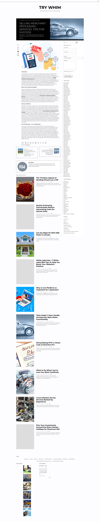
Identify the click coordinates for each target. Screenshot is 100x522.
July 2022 (66, 141)
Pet (64, 202)
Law (64, 200)
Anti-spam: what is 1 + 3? (69, 71)
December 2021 (67, 150)
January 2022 (66, 148)
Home (65, 220)
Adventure (66, 181)
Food (65, 192)
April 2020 (66, 172)
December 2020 (67, 162)
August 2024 (66, 110)
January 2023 (66, 133)
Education (66, 186)
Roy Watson (31, 20)
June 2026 (66, 84)
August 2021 (66, 155)
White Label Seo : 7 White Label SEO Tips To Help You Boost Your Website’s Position (48, 263)
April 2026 (66, 86)
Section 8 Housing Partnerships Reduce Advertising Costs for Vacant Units (45, 208)
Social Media (66, 206)
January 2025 (66, 104)
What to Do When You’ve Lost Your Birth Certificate (47, 371)
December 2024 (67, 105)
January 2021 (66, 161)
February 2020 (67, 173)
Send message (68, 76)
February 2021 (66, 160)
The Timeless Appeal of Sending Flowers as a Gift (47, 179)
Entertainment (67, 187)
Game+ (65, 193)
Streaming (66, 208)
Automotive (66, 182)
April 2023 (66, 130)
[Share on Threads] (43, 143)
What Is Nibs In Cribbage (69, 213)
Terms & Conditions (68, 226)
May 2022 (66, 143)
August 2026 (66, 82)
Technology (66, 210)
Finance (65, 191)
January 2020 (66, 175)
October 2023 (66, 122)
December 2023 (67, 120)
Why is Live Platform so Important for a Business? (47, 289)
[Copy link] (46, 143)
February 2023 (67, 132)
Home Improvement (68, 197)
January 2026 (66, 90)
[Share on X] (28, 143)
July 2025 (66, 96)
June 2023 (66, 127)
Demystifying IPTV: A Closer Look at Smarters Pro (48, 344)
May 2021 (65, 158)
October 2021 (66, 152)
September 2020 (67, 166)
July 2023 (66, 126)
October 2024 (66, 107)
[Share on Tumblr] (41, 143)
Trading (65, 211)
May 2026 (66, 85)
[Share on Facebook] (26, 143)
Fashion (65, 188)
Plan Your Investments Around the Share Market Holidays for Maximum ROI (48, 427)
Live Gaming (66, 201)
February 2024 (67, 117)
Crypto (65, 185)
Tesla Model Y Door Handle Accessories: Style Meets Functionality (48, 317)
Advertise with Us (67, 225)
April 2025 (66, 100)
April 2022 (66, 145)
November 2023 (67, 121)
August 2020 (66, 167)
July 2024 (66, 111)
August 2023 (66, 125)
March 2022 (66, 146)
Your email (66, 51)
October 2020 (66, 165)
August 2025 (66, 95)
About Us (66, 222)
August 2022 (66, 140)
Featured (66, 190)
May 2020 (66, 171)
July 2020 (66, 168)
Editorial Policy (67, 229)
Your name (66, 47)
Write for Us (66, 223)
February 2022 (67, 147)
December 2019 (67, 176)
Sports (65, 207)
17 (39, 471)
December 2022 (67, 135)
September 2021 (67, 153)
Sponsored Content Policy (69, 233)
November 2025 (67, 91)
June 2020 (66, 170)
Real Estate (66, 203)
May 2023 (66, 128)
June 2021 (66, 157)
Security (65, 205)
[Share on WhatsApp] (33, 143)
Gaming (65, 195)
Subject (65, 56)
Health (65, 196)
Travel (65, 212)
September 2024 (67, 109)
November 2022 (67, 136)
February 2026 (67, 89)
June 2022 (66, 142)
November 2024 (67, 106)
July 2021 (65, 156)
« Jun (49, 477)
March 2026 (66, 87)
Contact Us (66, 219)
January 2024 (66, 119)
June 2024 (66, 112)
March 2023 (66, 131)
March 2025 (66, 101)
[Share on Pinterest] (36, 143)
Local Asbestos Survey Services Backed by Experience (46, 400)
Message (65, 60)
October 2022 (66, 137)
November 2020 (67, 163)
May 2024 (66, 114)
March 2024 (66, 116)
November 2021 (67, 151)
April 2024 (66, 115)
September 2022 (67, 138)
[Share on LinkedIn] (31, 143)
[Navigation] (98, 1)
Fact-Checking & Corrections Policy (71, 231)
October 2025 (66, 92)
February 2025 (67, 102)
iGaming (65, 198)
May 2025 (66, 99)
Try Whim (50, 7)
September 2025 (67, 94)
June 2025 (66, 97)
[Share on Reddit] (38, 143)
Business (21, 38)
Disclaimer (66, 228)
